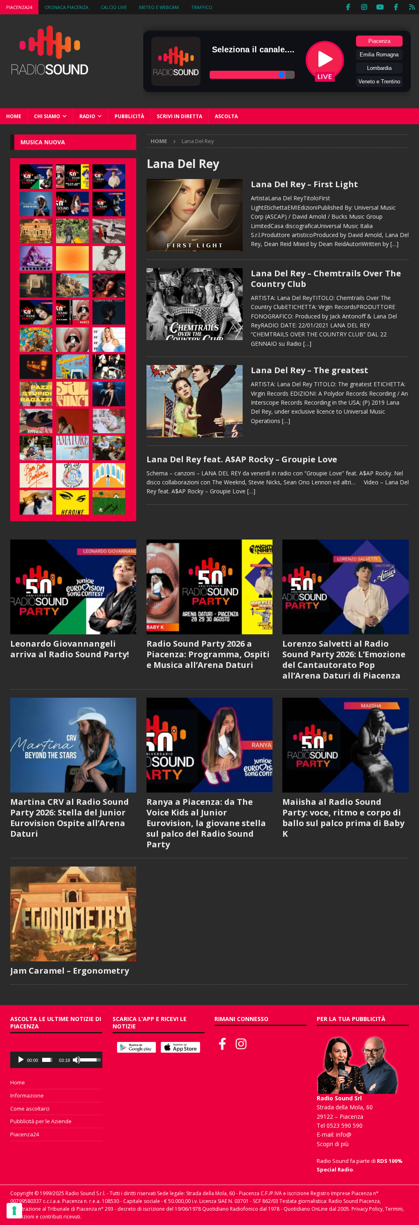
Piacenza (379, 41)
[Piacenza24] (412, 7)
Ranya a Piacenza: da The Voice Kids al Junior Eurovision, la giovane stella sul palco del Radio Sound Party (206, 823)
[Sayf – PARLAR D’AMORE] (108, 285)
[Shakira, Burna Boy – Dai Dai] (72, 475)
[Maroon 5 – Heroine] (72, 502)
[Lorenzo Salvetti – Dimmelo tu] (108, 312)
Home (13, 116)
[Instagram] (364, 7)
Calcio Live (114, 7)
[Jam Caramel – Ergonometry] (36, 231)
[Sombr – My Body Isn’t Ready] (108, 258)
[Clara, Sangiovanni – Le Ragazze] (36, 448)
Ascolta (226, 116)
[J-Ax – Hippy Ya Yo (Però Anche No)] (36, 421)
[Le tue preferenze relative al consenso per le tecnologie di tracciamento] (14, 1210)
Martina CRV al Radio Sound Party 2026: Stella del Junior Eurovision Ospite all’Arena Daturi (69, 817)
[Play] (21, 1060)
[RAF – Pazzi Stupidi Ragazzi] (36, 394)
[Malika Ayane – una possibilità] (108, 366)
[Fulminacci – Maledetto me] (108, 502)
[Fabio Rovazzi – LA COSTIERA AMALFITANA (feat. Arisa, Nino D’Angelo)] (72, 285)
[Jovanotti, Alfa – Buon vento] (108, 448)
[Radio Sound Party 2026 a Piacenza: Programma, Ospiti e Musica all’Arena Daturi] (72, 176)
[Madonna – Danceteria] (36, 258)
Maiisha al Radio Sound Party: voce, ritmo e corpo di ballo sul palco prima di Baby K (343, 817)
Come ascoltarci (30, 1108)
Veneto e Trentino (379, 81)
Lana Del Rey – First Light (304, 184)
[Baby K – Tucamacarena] (72, 366)
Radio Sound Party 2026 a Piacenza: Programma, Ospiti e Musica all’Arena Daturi (208, 654)
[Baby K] (108, 339)
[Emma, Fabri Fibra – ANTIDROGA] (108, 231)
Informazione (27, 1095)
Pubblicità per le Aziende (41, 1121)
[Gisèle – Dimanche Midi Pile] (36, 285)
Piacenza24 (19, 7)
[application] (56, 1060)
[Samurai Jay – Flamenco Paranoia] (72, 448)
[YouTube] (380, 7)
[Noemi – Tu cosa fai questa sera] (108, 394)
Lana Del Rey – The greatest (309, 370)
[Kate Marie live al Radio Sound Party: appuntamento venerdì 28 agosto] (36, 312)
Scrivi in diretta (179, 116)
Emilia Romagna (379, 55)
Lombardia (379, 68)
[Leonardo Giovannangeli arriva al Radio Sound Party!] (36, 176)
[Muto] (76, 1060)
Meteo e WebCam (159, 7)
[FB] (348, 7)
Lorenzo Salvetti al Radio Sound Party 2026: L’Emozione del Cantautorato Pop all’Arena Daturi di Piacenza (343, 659)
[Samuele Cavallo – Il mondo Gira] (36, 339)
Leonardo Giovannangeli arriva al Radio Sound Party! (69, 649)
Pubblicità (129, 116)
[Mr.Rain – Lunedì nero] (108, 421)
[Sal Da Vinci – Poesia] (72, 394)
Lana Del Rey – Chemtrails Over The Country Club (326, 278)
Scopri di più (333, 1144)
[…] (394, 244)
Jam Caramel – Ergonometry (69, 970)
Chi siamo (47, 116)
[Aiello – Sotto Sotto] (36, 502)
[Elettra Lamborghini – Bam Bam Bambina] (36, 475)
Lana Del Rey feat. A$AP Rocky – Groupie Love (241, 459)
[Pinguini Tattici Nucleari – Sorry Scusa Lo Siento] (108, 475)
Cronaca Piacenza (66, 7)
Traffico (201, 7)
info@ (343, 1134)
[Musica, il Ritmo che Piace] (194, 215)
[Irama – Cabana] (72, 421)
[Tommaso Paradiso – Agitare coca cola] (72, 258)
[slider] (47, 1060)
